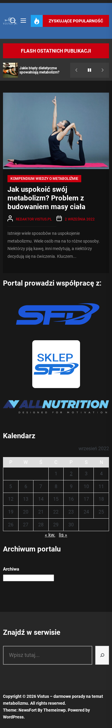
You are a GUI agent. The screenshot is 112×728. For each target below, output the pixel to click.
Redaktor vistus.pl (34, 219)
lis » (63, 535)
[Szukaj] (102, 655)
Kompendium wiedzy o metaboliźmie (44, 179)
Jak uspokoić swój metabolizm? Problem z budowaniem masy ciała (46, 198)
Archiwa (11, 569)
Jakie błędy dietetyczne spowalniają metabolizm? (39, 70)
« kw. (50, 535)
